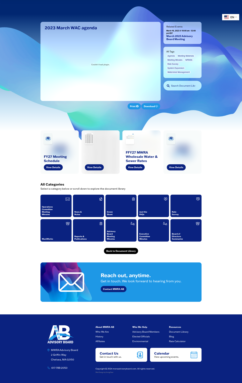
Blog (171, 336)
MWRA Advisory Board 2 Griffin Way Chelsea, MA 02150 (64, 354)
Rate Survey (172, 64)
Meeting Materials (186, 55)
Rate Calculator (177, 341)
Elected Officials (141, 336)
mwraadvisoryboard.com (124, 368)
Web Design (100, 372)
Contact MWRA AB (113, 288)
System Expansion (175, 68)
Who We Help (139, 326)
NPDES (188, 59)
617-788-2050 (59, 367)
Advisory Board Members (145, 331)
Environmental (140, 341)
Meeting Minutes (174, 59)
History (99, 336)
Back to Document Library (121, 250)
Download (150, 106)
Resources (175, 326)
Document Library (178, 331)
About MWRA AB (105, 326)
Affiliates (100, 341)
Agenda (171, 55)
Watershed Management (178, 72)
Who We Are (102, 331)
